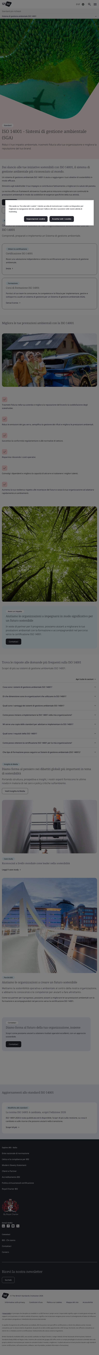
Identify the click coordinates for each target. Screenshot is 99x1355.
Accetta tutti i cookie (61, 219)
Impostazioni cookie (35, 219)
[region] (49, 213)
